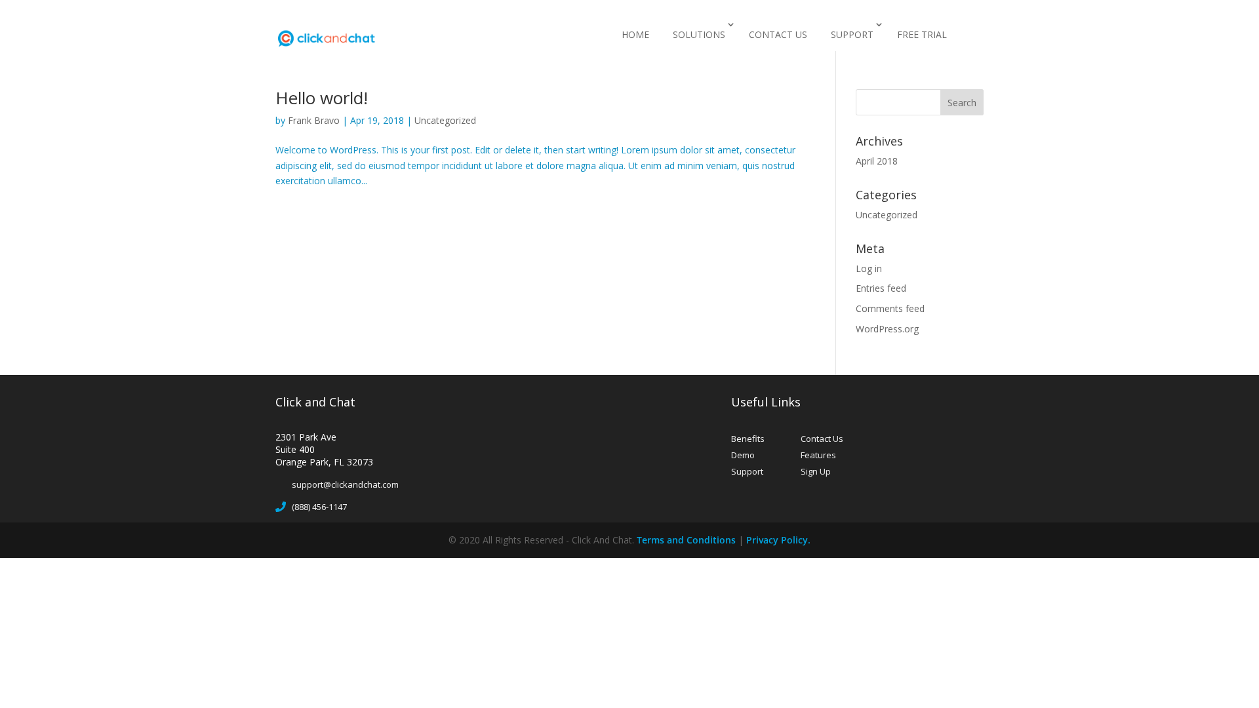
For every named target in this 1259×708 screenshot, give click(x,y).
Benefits (748, 438)
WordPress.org (887, 329)
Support (747, 471)
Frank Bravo (314, 120)
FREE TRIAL (922, 34)
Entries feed (881, 288)
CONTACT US (778, 34)
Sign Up (816, 471)
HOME (635, 34)
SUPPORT (852, 34)
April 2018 (877, 161)
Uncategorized (445, 120)
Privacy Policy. (778, 540)
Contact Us (822, 438)
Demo (743, 455)
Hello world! (321, 97)
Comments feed (890, 308)
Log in (869, 268)
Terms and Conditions (686, 540)
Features (818, 455)
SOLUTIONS (699, 34)
